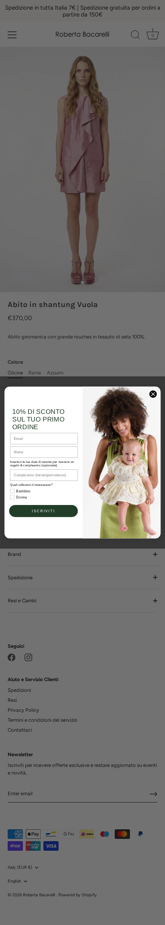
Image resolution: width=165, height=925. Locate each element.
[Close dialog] (153, 394)
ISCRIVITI (43, 511)
